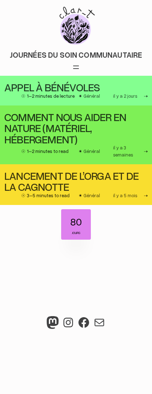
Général (91, 96)
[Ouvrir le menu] (76, 67)
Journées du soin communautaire (76, 54)
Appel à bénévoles (52, 87)
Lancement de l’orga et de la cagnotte (71, 181)
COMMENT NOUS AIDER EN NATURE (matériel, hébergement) (65, 128)
